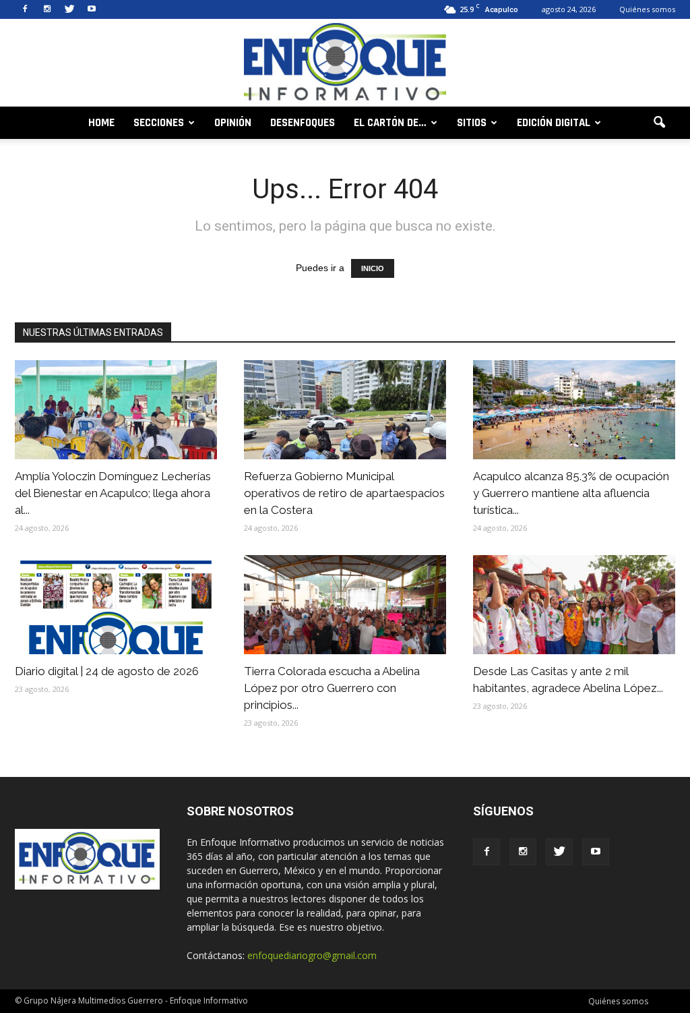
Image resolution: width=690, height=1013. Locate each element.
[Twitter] (69, 9)
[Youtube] (92, 9)
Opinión (232, 122)
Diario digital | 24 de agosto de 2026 (107, 671)
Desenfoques (302, 122)
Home (101, 122)
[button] (659, 123)
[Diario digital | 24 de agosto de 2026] (116, 604)
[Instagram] (47, 9)
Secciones (158, 122)
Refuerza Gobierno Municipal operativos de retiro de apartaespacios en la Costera (344, 493)
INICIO (372, 268)
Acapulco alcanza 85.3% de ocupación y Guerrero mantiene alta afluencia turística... (571, 493)
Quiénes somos (647, 9)
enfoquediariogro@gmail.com (312, 955)
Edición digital (553, 122)
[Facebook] (25, 9)
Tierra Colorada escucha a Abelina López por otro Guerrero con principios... (332, 688)
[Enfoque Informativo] (345, 64)
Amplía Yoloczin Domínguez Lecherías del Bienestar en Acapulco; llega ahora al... (113, 493)
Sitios (472, 122)
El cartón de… (390, 122)
